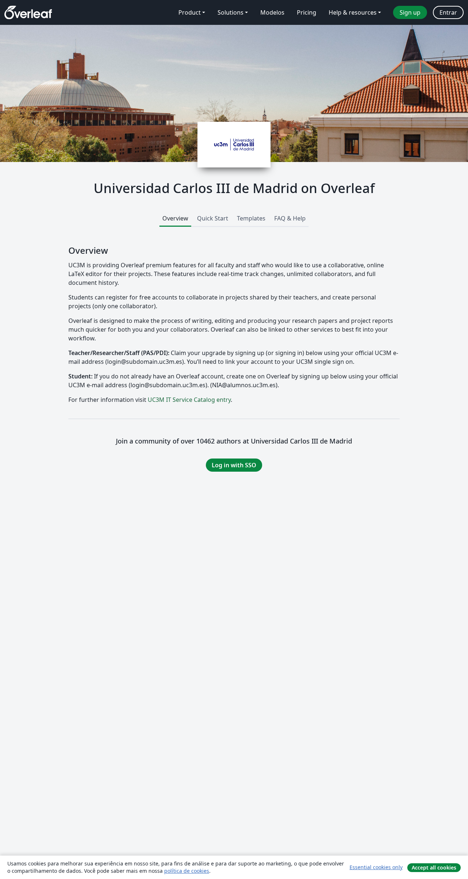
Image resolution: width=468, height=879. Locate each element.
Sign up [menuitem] (410, 12)
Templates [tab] (251, 218)
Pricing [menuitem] (306, 12)
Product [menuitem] (189, 12)
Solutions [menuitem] (231, 12)
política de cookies (186, 870)
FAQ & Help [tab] (290, 218)
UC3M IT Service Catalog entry (189, 400)
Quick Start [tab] (212, 218)
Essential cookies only (376, 867)
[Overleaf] (28, 12)
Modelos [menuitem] (272, 12)
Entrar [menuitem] (448, 12)
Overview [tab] (175, 218)
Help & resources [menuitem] (353, 12)
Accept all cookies (434, 867)
